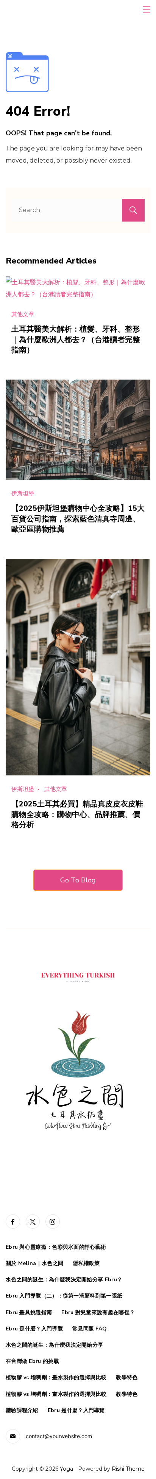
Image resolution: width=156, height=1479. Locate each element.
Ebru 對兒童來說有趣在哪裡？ (98, 1312)
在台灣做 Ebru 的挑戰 (32, 1361)
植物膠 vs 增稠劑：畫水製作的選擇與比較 (56, 1377)
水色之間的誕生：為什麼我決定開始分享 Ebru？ (64, 1279)
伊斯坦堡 (22, 493)
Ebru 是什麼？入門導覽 (34, 1329)
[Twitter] (33, 1221)
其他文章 (22, 314)
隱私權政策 (86, 1263)
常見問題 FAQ (89, 1329)
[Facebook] (13, 1221)
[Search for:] (78, 210)
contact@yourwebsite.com (59, 1436)
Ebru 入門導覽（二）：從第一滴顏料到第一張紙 (64, 1296)
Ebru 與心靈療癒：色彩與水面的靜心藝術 (56, 1247)
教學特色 (126, 1377)
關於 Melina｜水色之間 (34, 1263)
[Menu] (146, 10)
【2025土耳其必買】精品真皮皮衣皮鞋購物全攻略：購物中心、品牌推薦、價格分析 (77, 814)
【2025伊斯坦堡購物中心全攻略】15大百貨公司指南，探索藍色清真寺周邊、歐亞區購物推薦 (78, 518)
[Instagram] (52, 1221)
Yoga (66, 1468)
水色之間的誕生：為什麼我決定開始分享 (54, 1345)
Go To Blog (78, 880)
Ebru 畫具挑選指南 (29, 1312)
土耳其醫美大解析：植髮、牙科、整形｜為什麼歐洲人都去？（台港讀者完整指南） (75, 339)
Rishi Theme (128, 1468)
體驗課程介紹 (22, 1410)
